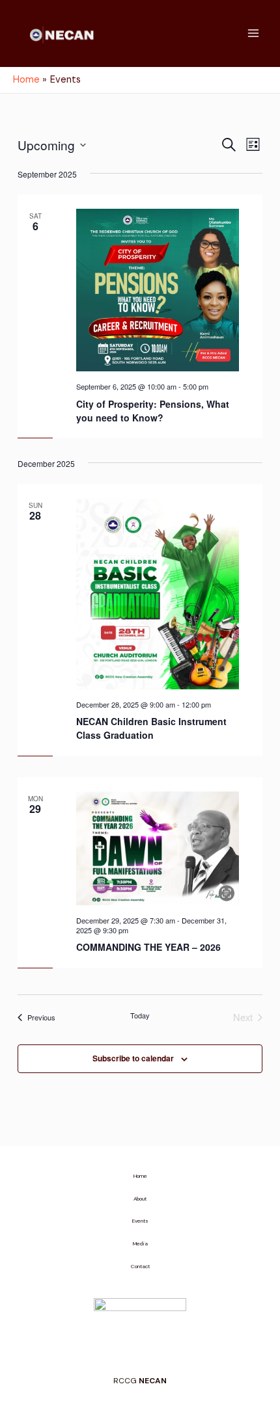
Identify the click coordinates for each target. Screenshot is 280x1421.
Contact (140, 1266)
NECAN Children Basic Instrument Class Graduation (151, 728)
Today (140, 1015)
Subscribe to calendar (133, 1058)
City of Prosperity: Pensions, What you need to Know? (152, 410)
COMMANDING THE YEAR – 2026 (148, 946)
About (140, 1198)
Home (140, 1176)
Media (140, 1243)
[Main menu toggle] (253, 33)
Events (140, 1221)
